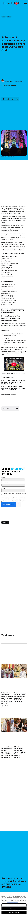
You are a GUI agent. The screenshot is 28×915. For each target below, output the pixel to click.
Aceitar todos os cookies (14, 912)
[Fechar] (26, 894)
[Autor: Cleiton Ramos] (4, 676)
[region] (14, 903)
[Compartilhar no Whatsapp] (8, 99)
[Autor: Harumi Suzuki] (17, 676)
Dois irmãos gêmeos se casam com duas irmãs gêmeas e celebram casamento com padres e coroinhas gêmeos (7, 700)
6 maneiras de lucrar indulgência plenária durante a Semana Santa (13, 382)
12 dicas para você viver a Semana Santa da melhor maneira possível (12, 310)
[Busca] (23, 3)
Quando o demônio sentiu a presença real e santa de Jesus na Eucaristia (13, 388)
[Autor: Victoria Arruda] (2, 80)
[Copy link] (17, 99)
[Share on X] (12, 99)
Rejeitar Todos (14, 908)
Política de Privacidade (17, 501)
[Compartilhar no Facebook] (3, 99)
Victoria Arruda (8, 80)
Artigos (3, 16)
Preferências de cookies (14, 905)
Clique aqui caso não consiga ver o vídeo (13, 373)
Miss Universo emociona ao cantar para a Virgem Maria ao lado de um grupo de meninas (19, 752)
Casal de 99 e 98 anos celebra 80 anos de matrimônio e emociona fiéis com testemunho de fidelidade (7, 752)
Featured (9, 16)
